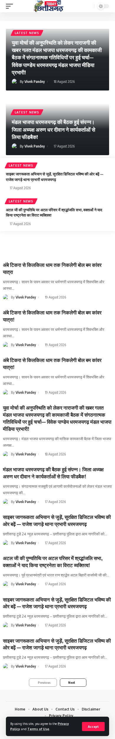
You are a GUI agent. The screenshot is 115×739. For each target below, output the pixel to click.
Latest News (27, 33)
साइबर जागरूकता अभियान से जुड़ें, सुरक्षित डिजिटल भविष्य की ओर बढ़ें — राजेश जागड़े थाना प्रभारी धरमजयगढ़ (57, 520)
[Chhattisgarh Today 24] (48, 6)
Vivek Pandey (34, 81)
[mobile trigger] (11, 6)
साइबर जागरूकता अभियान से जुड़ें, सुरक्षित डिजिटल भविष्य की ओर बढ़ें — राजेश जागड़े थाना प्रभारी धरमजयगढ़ (57, 644)
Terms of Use (38, 729)
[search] (89, 6)
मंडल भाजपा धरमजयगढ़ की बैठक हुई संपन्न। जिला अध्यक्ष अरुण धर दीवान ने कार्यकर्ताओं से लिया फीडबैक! (53, 129)
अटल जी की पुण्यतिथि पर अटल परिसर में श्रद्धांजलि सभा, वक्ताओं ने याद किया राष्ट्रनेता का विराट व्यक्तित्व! (53, 561)
